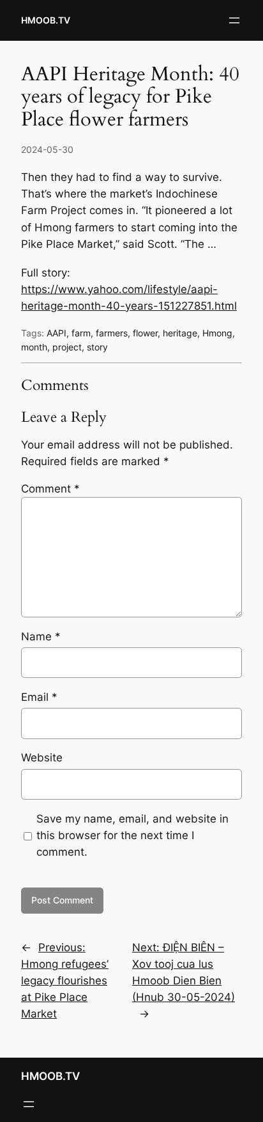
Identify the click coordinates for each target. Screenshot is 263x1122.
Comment (50, 488)
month (34, 347)
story (97, 347)
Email (39, 697)
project (67, 347)
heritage (180, 332)
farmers (112, 332)
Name (41, 636)
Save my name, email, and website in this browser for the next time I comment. (132, 835)
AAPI (56, 332)
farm (81, 332)
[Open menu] (234, 20)
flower (145, 332)
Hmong (217, 332)
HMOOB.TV (45, 20)
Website (42, 757)
